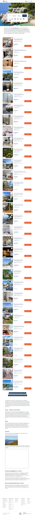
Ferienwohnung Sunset (18, 381)
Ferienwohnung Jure (18, 160)
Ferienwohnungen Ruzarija (19, 326)
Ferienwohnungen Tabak (18, 182)
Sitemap (28, 503)
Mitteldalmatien (16, 28)
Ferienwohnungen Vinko (18, 194)
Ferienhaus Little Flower (18, 238)
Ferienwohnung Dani (18, 370)
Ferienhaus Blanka (17, 271)
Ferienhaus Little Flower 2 (19, 315)
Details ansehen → (28, 45)
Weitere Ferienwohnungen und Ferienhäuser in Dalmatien (17, 395)
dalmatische (20, 411)
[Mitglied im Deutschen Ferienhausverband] (27, 1)
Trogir (25, 423)
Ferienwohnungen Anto (18, 39)
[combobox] (9, 15)
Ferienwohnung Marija (18, 149)
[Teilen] (12, 38)
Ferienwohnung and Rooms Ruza (20, 50)
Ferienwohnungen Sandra (19, 72)
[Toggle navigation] (31, 1)
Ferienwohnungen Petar (18, 227)
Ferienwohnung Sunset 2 (18, 249)
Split (28, 405)
